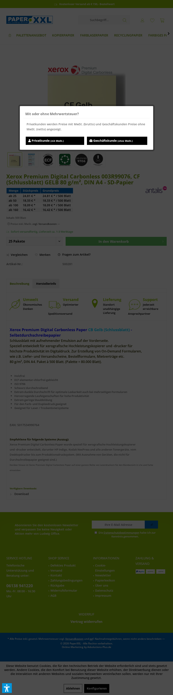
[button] (7, 688)
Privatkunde (47, 141)
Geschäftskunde (112, 141)
